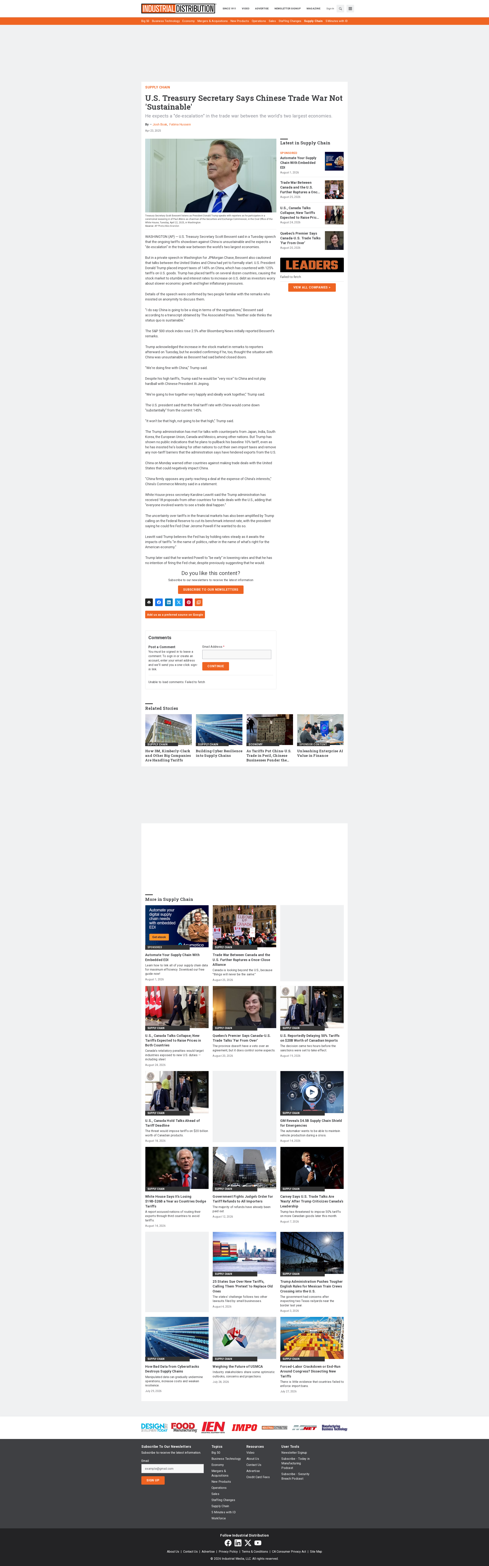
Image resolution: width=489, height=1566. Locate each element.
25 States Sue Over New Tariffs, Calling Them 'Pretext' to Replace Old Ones (243, 1286)
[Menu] (350, 8)
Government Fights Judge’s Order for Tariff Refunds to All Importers (243, 1198)
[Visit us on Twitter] (247, 1542)
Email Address (213, 646)
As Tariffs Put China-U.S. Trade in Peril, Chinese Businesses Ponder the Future (268, 756)
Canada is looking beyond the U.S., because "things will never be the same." (242, 972)
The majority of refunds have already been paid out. (241, 1209)
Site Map (316, 1551)
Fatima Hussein (180, 124)
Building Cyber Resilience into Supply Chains (219, 753)
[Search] (340, 8)
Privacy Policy (228, 1551)
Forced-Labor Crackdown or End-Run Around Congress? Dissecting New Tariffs (310, 1371)
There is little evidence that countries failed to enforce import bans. (312, 1384)
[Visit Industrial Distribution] (275, 1427)
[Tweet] (179, 602)
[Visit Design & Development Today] (154, 1427)
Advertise (208, 1551)
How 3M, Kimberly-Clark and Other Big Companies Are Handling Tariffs (168, 755)
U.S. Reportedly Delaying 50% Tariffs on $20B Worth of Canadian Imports (310, 1038)
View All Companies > (312, 287)
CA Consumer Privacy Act (289, 1551)
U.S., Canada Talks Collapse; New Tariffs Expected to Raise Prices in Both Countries (300, 213)
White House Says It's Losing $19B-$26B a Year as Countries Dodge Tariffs (175, 1201)
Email (145, 1460)
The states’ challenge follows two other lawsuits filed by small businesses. (240, 1299)
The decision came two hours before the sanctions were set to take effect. (308, 1048)
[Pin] (189, 602)
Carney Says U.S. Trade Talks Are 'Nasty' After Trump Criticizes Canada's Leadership (311, 1201)
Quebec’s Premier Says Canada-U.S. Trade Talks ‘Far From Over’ (300, 238)
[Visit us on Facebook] (228, 1542)
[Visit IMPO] (244, 1427)
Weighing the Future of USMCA (238, 1366)
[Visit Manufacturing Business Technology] (334, 1427)
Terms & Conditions (255, 1551)
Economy (256, 744)
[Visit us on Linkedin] (238, 1542)
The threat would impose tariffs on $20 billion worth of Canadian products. (176, 1133)
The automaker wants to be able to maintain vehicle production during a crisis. (310, 1133)
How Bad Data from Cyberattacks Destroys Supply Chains (172, 1368)
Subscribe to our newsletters (210, 589)
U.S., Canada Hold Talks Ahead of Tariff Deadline (172, 1123)
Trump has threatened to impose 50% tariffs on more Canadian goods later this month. (310, 1214)
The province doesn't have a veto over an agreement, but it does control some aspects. (244, 1048)
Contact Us (190, 1551)
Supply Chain (157, 87)
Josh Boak (160, 124)
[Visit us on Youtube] (257, 1542)
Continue (215, 666)
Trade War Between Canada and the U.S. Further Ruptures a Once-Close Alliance (300, 188)
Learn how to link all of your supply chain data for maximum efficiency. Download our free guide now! (176, 970)
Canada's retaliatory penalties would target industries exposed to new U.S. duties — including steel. (174, 1055)
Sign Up (153, 1480)
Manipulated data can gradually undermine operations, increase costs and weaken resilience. (174, 1381)
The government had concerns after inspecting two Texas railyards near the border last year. (307, 1301)
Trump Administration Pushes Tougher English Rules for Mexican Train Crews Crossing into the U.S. (311, 1286)
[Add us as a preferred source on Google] (198, 602)
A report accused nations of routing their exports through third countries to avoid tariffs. (173, 1216)
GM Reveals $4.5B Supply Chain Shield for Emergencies (311, 1123)
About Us (173, 1551)
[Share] (159, 602)
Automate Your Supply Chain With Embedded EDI (298, 162)
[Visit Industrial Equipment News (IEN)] (213, 1427)
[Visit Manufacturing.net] (304, 1427)
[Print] (149, 602)
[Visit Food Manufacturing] (184, 1427)
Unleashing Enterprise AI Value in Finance (320, 753)
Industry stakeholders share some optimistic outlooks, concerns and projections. (244, 1374)
